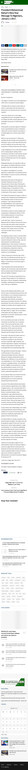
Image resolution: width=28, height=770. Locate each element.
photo (3, 596)
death (11, 582)
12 (14, 722)
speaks (18, 599)
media (7, 588)
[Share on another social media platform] (25, 45)
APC (8, 577)
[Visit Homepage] (9, 2)
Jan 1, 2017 (14, 22)
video (3, 601)
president (19, 596)
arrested (18, 577)
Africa (10, 7)
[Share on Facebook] (3, 45)
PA (20, 593)
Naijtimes (7, 767)
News (12, 588)
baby (3, 580)
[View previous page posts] (12, 85)
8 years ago (11, 553)
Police (13, 596)
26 (14, 728)
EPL (22, 582)
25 (10, 728)
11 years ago (5, 546)
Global (6, 7)
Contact (22, 764)
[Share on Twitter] (6, 45)
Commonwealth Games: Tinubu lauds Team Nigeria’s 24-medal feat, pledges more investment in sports (14, 693)
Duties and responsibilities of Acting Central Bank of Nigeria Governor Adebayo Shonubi (15, 644)
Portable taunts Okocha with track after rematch (13, 698)
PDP (24, 593)
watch (13, 601)
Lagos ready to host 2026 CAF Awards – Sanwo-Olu (16, 77)
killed (17, 585)
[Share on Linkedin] (10, 45)
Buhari (11, 580)
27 (17, 728)
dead (7, 582)
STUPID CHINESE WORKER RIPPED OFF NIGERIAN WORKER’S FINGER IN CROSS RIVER (13, 543)
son (13, 599)
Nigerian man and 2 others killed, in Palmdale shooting (17, 550)
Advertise (9, 764)
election (17, 582)
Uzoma (7, 22)
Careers (15, 764)
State (23, 599)
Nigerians (4, 593)
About (2, 764)
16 (3, 725)
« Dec (2, 734)
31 (6, 731)
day (3, 582)
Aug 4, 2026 (12, 73)
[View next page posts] (15, 85)
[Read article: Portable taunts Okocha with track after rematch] (4, 71)
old (17, 593)
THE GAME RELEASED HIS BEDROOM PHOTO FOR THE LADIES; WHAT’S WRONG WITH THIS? (13, 563)
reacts (3, 599)
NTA (10, 593)
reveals (8, 599)
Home (2, 7)
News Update (5, 591)
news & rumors (19, 588)
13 (17, 722)
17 (6, 725)
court (23, 580)
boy (7, 580)
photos (8, 596)
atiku (23, 577)
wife (18, 601)
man (3, 588)
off (13, 593)
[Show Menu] (2, 2)
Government (5, 585)
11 (10, 722)
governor (12, 585)
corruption (17, 580)
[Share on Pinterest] (14, 45)
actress (4, 577)
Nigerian (18, 591)
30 (3, 731)
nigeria (12, 591)
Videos (8, 601)
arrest (13, 577)
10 (6, 722)
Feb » (6, 734)
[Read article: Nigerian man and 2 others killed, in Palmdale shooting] (4, 551)
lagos (22, 585)
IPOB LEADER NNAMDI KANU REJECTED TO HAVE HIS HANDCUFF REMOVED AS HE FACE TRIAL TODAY (14, 557)
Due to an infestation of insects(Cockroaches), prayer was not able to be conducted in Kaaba (16, 651)
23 (3, 728)
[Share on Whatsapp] (18, 45)
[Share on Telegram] (21, 45)
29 (25, 728)
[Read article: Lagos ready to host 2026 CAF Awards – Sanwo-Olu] (4, 78)
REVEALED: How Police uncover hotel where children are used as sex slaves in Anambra (10, 634)
